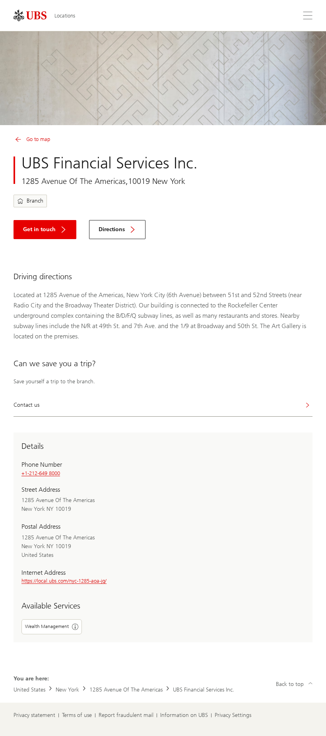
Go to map (38, 139)
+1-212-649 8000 (40, 473)
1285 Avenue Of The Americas (126, 689)
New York (67, 689)
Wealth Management (47, 626)
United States (29, 689)
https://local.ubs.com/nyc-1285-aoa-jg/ (64, 581)
